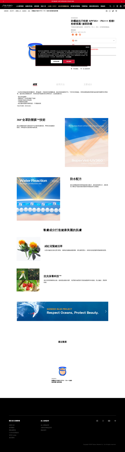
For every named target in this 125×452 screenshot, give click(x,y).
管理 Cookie (12, 435)
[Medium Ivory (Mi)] (73, 35)
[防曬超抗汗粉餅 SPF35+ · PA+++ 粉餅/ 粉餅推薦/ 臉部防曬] (62, 364)
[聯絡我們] (114, 6)
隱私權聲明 (12, 430)
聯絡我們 (43, 430)
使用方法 (60, 84)
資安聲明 (11, 437)
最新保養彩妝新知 (94, 6)
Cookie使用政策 (14, 432)
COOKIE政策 (68, 56)
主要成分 (88, 84)
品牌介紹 (11, 425)
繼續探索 (87, 47)
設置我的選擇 (56, 61)
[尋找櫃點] (117, 6)
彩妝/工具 (43, 6)
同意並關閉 (68, 61)
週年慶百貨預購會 (75, 6)
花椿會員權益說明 (46, 427)
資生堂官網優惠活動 (63, 6)
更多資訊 (73, 30)
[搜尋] (110, 6)
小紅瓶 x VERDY (52, 6)
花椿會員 (103, 6)
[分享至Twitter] (113, 11)
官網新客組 (85, 6)
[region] (63, 55)
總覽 (35, 84)
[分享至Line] (116, 11)
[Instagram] (110, 11)
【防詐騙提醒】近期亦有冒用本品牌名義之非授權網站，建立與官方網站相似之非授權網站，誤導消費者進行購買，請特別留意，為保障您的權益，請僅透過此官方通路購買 (62, 1)
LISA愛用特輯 (20, 6)
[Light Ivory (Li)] (80, 35)
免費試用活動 (28, 6)
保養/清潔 (36, 6)
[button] (3, 1)
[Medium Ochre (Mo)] (76, 35)
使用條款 (11, 427)
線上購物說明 (45, 425)
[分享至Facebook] (106, 11)
